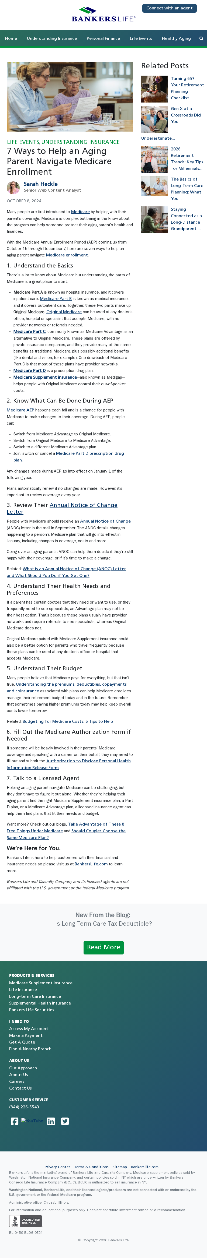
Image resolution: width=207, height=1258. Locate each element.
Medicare (80, 212)
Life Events (141, 39)
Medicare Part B (56, 299)
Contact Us (20, 1088)
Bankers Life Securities (31, 1010)
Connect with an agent (169, 8)
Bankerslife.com (144, 1167)
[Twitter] (64, 1121)
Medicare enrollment (67, 255)
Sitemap (120, 1167)
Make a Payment (26, 1036)
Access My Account (28, 1029)
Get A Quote (22, 1042)
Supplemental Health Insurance (40, 1003)
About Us (18, 1075)
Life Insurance (23, 990)
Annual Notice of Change (105, 521)
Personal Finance (103, 39)
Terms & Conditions (91, 1167)
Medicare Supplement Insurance (41, 983)
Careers (16, 1082)
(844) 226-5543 (24, 1107)
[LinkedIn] (50, 1121)
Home (11, 39)
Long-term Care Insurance (35, 997)
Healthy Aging (176, 39)
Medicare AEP (20, 410)
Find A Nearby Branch (30, 1049)
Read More (103, 948)
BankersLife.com (91, 864)
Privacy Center (57, 1167)
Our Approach (23, 1068)
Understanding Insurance (52, 39)
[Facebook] (14, 1121)
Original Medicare (64, 312)
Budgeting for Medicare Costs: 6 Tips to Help (68, 722)
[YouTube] (32, 1121)
